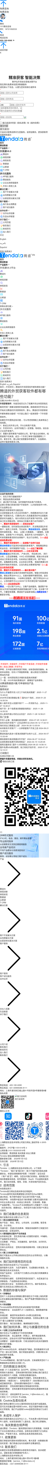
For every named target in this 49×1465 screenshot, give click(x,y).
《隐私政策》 (21, 122)
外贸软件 (4, 663)
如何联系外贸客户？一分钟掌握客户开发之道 (19, 728)
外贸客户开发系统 (26, 663)
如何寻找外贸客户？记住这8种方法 (15, 722)
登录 (2, 251)
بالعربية (3, 243)
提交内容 (4, 125)
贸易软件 (13, 663)
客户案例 (4, 973)
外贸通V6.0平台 (8, 267)
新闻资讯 (7, 375)
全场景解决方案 (9, 341)
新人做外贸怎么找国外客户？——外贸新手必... (20, 703)
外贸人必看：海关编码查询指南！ (14, 720)
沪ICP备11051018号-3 (17, 1147)
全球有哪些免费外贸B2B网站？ (13, 741)
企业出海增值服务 (10, 182)
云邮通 (6, 166)
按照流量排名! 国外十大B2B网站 (13, 744)
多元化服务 (5, 309)
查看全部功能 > (6, 306)
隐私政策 (4, 1093)
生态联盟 (4, 1011)
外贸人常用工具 (9, 186)
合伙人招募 (5, 1008)
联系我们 (7, 371)
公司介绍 (4, 1044)
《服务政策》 (35, 122)
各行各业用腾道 (9, 350)
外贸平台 (18, 666)
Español (3, 247)
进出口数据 (9, 666)
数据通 (6, 163)
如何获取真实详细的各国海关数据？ (23, 677)
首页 (2, 386)
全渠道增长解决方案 (11, 344)
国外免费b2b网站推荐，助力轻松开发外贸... (18, 747)
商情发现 (7, 160)
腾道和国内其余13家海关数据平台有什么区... (19, 733)
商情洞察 (7, 157)
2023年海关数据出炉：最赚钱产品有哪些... (26, 680)
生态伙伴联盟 (8, 362)
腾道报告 (7, 179)
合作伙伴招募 (8, 359)
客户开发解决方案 (10, 338)
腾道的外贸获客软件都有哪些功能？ (31, 386)
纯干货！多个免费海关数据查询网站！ (16, 708)
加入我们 (7, 378)
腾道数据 (13, 1153)
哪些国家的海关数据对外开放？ (13, 739)
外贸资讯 (10, 386)
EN (33, 254)
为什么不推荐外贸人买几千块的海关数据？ (18, 692)
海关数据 (21, 1153)
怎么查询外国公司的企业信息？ (13, 714)
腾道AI (6, 154)
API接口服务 (8, 176)
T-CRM (6, 169)
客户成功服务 (8, 353)
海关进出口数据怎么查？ (10, 725)
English (3, 239)
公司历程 (7, 368)
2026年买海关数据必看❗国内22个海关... (17, 697)
